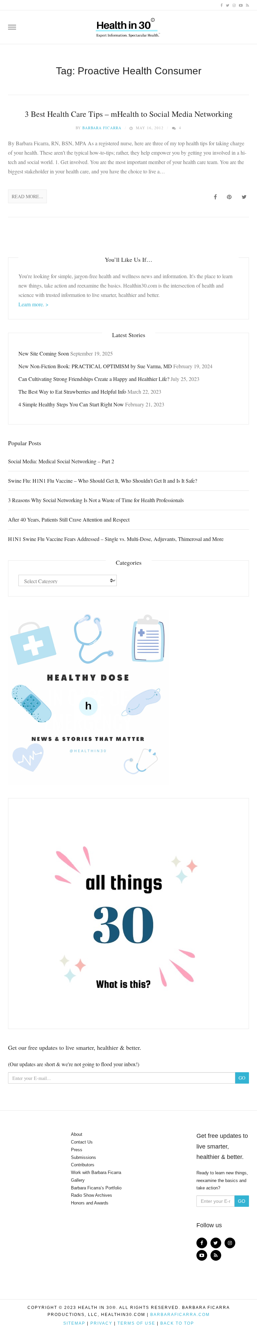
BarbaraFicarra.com (180, 1314)
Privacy (101, 1323)
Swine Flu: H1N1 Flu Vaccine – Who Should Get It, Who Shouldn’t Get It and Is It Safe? (102, 480)
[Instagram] (234, 4)
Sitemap (74, 1323)
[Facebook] (222, 4)
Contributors (82, 1164)
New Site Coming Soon (43, 353)
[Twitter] (227, 4)
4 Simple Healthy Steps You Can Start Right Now (71, 404)
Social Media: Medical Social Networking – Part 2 (61, 461)
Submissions (83, 1157)
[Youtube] (241, 4)
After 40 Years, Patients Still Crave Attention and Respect (69, 519)
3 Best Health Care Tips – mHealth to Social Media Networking (129, 113)
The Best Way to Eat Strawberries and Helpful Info (72, 391)
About (76, 1134)
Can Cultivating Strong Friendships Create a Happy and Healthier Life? (93, 378)
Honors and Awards (89, 1202)
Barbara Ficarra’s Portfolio (96, 1187)
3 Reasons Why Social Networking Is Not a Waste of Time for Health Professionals (96, 499)
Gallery (78, 1180)
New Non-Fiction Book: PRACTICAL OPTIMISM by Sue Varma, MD (95, 366)
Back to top (177, 1323)
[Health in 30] (128, 25)
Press (76, 1149)
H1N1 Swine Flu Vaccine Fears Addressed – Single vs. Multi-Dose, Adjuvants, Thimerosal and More (116, 538)
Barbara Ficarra (101, 127)
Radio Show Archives (91, 1195)
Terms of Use (136, 1323)
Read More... (27, 196)
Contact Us (82, 1142)
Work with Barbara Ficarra (96, 1172)
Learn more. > (33, 304)
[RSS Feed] (247, 4)
